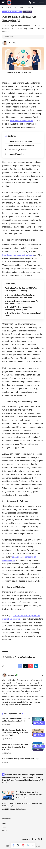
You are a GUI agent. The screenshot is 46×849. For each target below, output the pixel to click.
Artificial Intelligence (12, 11)
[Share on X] (18, 845)
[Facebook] (32, 839)
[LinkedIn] (43, 675)
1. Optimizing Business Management (19, 145)
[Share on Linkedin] (27, 845)
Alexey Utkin (12, 43)
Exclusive (27, 11)
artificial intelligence (27, 657)
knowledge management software (18, 255)
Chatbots (18, 809)
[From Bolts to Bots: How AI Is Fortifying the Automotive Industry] (8, 795)
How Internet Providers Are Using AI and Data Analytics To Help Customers (15, 747)
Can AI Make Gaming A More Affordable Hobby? (20, 759)
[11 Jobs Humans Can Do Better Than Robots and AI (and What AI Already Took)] (38, 732)
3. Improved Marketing (14, 154)
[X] (35, 839)
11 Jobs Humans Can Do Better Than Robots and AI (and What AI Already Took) (15, 732)
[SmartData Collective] (8, 2)
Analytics (37, 743)
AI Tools (16, 657)
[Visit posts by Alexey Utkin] (4, 675)
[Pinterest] (38, 839)
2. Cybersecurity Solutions (16, 150)
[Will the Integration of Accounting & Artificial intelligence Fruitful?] (38, 720)
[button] (4, 2)
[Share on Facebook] (13, 845)
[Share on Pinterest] (23, 845)
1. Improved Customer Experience (18, 141)
